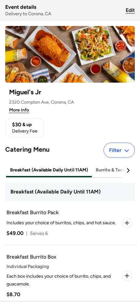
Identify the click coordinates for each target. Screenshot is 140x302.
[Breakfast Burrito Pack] (69, 223)
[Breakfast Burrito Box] (69, 275)
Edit (130, 10)
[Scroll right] (128, 170)
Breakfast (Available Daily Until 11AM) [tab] (49, 170)
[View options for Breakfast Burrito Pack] (127, 223)
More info (19, 110)
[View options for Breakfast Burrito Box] (127, 276)
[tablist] (70, 170)
